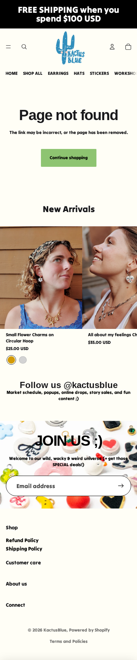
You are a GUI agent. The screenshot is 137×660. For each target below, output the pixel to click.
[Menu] (8, 46)
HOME (11, 73)
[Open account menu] (112, 47)
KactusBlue (54, 630)
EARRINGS (58, 73)
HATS (79, 73)
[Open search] (24, 47)
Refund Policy (22, 540)
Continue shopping (69, 157)
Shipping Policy (24, 548)
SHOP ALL (32, 73)
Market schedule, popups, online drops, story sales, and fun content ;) (68, 395)
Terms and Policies (69, 641)
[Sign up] (121, 486)
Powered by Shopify (89, 630)
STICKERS (99, 73)
